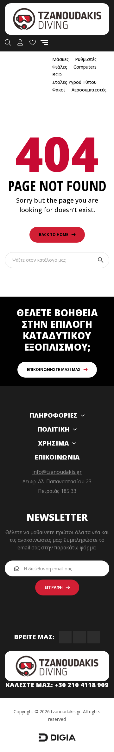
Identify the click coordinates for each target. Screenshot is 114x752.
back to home (53, 234)
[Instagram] (79, 637)
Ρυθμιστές (86, 59)
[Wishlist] (32, 42)
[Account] (20, 42)
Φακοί (58, 90)
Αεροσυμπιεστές (89, 90)
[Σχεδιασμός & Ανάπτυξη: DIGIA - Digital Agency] (57, 740)
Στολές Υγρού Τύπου (74, 82)
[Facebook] (65, 637)
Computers (85, 67)
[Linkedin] (93, 637)
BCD (57, 74)
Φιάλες (59, 67)
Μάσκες (60, 59)
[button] (57, 370)
